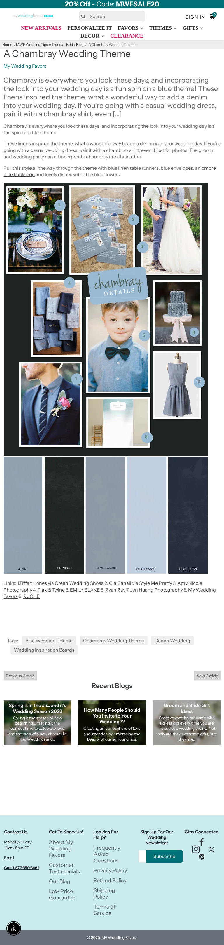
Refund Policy (110, 880)
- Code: (112, 4)
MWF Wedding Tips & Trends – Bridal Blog (49, 44)
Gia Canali (120, 583)
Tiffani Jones (33, 583)
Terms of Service (104, 910)
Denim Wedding (172, 640)
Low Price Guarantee (62, 894)
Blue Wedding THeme (49, 640)
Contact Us (15, 831)
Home (7, 44)
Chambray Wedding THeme (113, 640)
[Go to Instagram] (196, 851)
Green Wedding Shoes (79, 583)
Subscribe (164, 856)
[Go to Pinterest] (201, 858)
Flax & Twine (51, 590)
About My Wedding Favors (61, 848)
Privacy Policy (110, 870)
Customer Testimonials (64, 868)
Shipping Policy (104, 893)
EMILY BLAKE (85, 590)
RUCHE (31, 596)
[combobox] (112, 16)
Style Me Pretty (155, 583)
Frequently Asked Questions (107, 854)
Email (9, 857)
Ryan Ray (115, 590)
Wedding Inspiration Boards (44, 650)
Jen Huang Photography (157, 590)
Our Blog (59, 881)
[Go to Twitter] (211, 851)
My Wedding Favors (119, 937)
